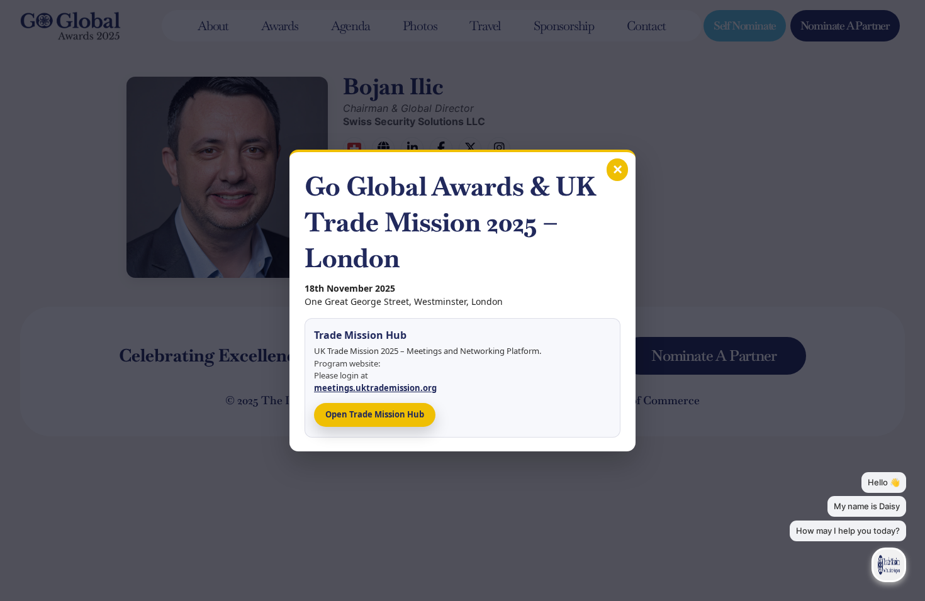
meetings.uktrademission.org (375, 388)
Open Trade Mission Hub (374, 414)
